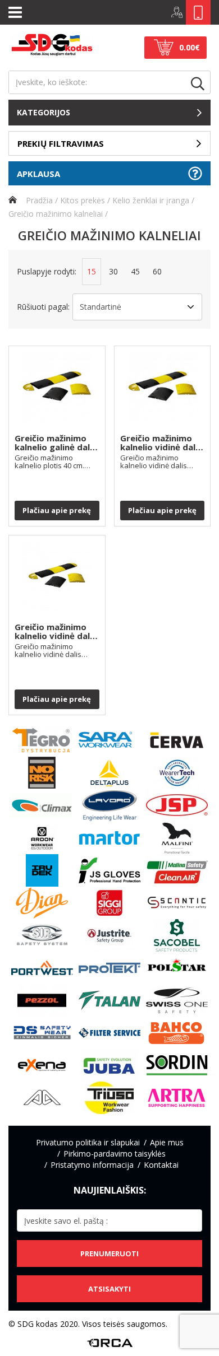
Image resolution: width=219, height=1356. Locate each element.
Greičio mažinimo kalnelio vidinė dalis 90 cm (56, 631)
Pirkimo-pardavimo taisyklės (114, 1153)
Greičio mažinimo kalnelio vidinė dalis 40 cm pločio (161, 443)
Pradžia (38, 200)
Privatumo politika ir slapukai (88, 1142)
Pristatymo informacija (92, 1164)
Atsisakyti (109, 1289)
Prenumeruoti (109, 1253)
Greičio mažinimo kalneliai (55, 213)
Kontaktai (161, 1164)
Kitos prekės (82, 200)
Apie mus (167, 1142)
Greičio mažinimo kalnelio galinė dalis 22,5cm (56, 443)
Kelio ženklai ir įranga (150, 200)
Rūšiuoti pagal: (43, 306)
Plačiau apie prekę (56, 510)
